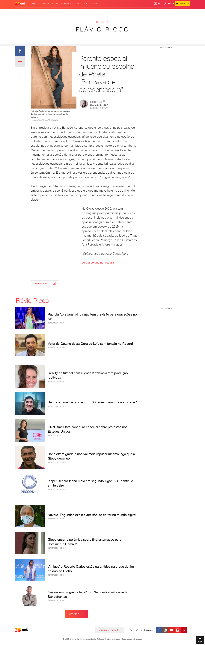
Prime (166, 12)
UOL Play (96, 4)
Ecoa (136, 12)
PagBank (87, 4)
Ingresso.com (38, 4)
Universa (114, 12)
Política (58, 12)
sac (151, 4)
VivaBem (124, 12)
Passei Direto (76, 4)
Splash (105, 12)
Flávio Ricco (103, 29)
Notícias (49, 12)
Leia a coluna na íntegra (98, 262)
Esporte (96, 12)
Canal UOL (145, 12)
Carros (67, 12)
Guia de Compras (185, 12)
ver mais (74, 614)
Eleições (38, 12)
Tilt (131, 12)
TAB (161, 12)
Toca (172, 12)
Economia (78, 12)
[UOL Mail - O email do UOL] (158, 4)
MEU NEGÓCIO (62, 4)
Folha (87, 12)
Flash (29, 12)
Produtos (20, 12)
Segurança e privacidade (131, 639)
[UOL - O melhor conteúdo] (20, 4)
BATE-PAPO (50, 4)
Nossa (155, 12)
